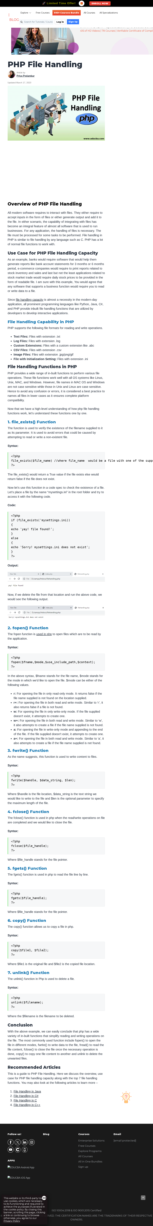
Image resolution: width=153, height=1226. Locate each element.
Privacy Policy (12, 1221)
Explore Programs (90, 1151)
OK (44, 1198)
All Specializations (109, 12)
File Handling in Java (27, 1091)
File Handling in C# (26, 1096)
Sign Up (73, 21)
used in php (44, 634)
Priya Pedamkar (26, 76)
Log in (60, 22)
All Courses (89, 12)
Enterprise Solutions (91, 1140)
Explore (24, 12)
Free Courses (42, 12)
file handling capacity (29, 299)
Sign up (83, 1166)
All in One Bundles (90, 1161)
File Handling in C (25, 1100)
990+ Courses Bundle (66, 12)
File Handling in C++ (27, 1105)
